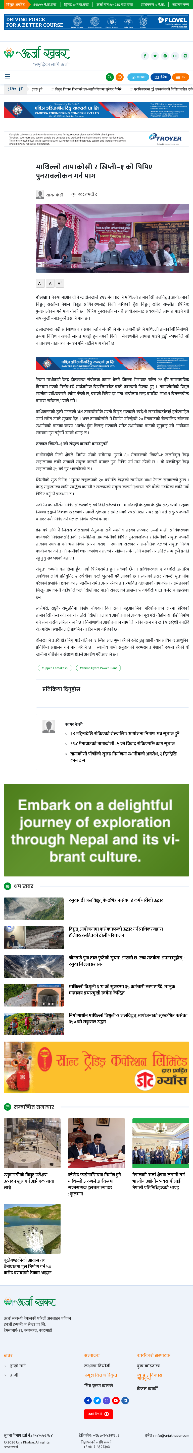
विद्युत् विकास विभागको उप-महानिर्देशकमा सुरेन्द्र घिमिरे (59, 89)
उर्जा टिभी (95, 1414)
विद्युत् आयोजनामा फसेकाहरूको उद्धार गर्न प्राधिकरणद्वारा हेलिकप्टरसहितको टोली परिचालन (116, 932)
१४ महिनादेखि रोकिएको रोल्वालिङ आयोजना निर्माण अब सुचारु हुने (124, 734)
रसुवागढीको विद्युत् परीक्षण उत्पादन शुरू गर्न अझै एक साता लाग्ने (29, 1181)
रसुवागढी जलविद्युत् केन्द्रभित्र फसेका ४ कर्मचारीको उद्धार (116, 901)
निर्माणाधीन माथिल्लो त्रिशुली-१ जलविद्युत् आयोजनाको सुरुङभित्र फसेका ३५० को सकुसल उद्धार (128, 1019)
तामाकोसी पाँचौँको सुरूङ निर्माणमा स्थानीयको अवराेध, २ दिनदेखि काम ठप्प (123, 757)
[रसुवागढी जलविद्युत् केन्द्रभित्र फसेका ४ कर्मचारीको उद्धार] (34, 908)
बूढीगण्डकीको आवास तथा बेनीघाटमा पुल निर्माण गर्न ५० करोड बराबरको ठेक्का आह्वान (28, 1267)
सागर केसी (54, 195)
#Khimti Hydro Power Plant (98, 667)
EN (183, 77)
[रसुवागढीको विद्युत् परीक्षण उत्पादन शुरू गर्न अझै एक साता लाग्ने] (32, 1143)
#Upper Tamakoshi (55, 667)
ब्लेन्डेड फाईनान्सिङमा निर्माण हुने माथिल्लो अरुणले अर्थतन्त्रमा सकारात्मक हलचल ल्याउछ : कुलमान (94, 1184)
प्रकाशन (141, 77)
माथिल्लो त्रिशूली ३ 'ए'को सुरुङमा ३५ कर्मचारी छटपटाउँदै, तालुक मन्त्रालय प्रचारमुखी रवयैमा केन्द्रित (122, 990)
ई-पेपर (163, 77)
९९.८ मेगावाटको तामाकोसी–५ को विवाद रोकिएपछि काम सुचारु (122, 744)
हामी (14, 1375)
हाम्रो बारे (18, 1366)
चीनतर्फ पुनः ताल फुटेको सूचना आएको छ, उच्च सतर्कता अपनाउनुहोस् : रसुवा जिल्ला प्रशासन (126, 961)
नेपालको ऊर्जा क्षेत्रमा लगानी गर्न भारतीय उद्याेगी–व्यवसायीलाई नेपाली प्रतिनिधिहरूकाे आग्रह (158, 1181)
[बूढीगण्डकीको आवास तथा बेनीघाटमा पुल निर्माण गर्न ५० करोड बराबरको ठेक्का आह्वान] (32, 1228)
